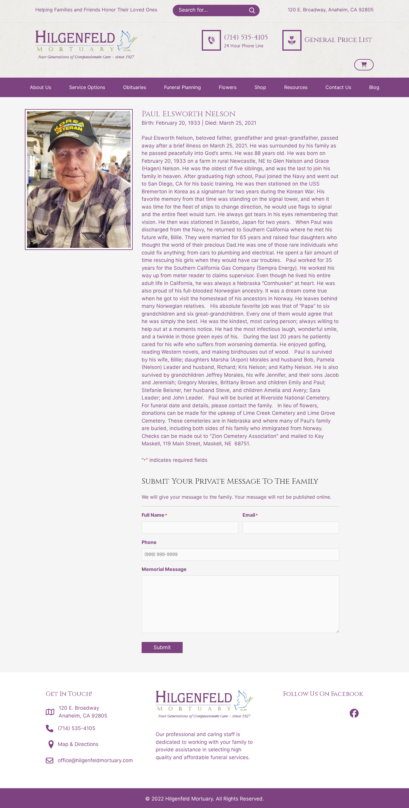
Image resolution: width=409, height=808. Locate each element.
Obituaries (134, 87)
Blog (374, 87)
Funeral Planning (182, 87)
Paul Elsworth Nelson (189, 114)
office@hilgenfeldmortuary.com (95, 760)
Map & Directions (78, 744)
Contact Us (338, 87)
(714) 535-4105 (76, 728)
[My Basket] (364, 64)
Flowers (228, 87)
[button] (354, 713)
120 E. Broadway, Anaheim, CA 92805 (331, 10)
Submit (162, 647)
